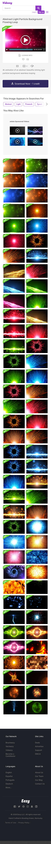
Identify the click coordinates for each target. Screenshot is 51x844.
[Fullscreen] (44, 50)
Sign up (41, 12)
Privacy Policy (23, 823)
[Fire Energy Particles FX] (14, 587)
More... (9, 787)
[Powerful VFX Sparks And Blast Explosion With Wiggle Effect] (14, 707)
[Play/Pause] (7, 50)
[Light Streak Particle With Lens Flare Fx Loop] (14, 617)
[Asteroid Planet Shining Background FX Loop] (37, 692)
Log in (34, 12)
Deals (37, 742)
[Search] (38, 8)
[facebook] (15, 806)
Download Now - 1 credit (27, 83)
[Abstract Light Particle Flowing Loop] (37, 256)
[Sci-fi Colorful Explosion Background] (37, 572)
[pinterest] (23, 806)
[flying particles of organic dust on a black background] (17, 131)
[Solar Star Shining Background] (37, 677)
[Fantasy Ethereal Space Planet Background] (37, 707)
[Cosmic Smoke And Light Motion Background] (37, 557)
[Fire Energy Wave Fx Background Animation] (14, 662)
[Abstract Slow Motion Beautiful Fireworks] (14, 376)
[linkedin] (36, 806)
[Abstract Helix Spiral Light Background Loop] (14, 572)
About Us (39, 772)
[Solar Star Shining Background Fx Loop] (14, 692)
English (9, 772)
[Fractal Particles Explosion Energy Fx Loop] (37, 617)
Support (38, 750)
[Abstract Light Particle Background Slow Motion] (37, 211)
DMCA (38, 754)
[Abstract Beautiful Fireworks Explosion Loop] (37, 527)
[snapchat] (32, 806)
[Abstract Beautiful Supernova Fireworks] (14, 542)
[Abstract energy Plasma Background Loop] (14, 632)
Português (10, 780)
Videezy (9, 750)
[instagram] (28, 806)
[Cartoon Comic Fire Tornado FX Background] (37, 647)
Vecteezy (10, 746)
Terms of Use (10, 823)
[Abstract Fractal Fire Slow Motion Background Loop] (37, 662)
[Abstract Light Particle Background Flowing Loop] (14, 165)
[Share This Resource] (28, 59)
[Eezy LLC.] (25, 801)
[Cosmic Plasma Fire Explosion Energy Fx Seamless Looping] (14, 677)
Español (9, 776)
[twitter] (19, 806)
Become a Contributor (10, 755)
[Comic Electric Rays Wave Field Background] (37, 587)
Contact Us (40, 784)
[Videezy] (7, 3)
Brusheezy (10, 742)
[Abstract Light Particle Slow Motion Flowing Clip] (37, 452)
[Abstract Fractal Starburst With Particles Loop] (37, 542)
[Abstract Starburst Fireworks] (37, 241)
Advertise (39, 746)
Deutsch (9, 784)
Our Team (39, 776)
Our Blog (38, 780)
